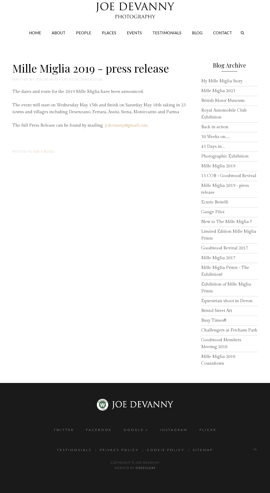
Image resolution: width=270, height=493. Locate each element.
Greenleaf (146, 468)
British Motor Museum (223, 100)
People (83, 32)
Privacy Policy (119, 450)
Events (134, 32)
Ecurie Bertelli (214, 202)
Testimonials (166, 32)
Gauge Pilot (212, 212)
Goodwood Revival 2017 (224, 248)
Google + (136, 430)
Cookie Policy (166, 450)
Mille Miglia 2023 (218, 90)
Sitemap (203, 450)
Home (35, 32)
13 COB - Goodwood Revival (228, 175)
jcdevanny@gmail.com (126, 125)
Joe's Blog (44, 151)
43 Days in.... (213, 146)
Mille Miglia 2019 (218, 166)
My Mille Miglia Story (222, 81)
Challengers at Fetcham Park (229, 330)
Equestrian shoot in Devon (227, 301)
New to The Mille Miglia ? (226, 221)
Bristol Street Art (216, 310)
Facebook (99, 430)
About (58, 32)
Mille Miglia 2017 (218, 257)
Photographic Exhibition (225, 156)
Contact (222, 32)
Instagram (174, 430)
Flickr (208, 430)
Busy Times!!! (213, 320)
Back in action (214, 127)
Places (109, 32)
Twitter (64, 430)
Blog (197, 32)
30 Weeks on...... (215, 136)
